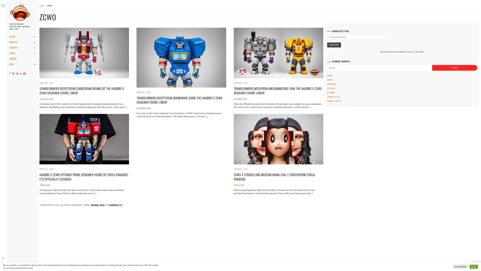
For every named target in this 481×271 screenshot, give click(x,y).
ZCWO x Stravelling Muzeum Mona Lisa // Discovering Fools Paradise (274, 177)
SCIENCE (12, 58)
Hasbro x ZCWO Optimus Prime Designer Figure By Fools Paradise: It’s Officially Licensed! (84, 177)
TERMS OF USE (333, 97)
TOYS (51, 83)
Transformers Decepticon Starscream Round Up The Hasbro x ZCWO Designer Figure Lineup (81, 90)
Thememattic (115, 205)
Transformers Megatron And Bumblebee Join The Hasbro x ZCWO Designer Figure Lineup (278, 90)
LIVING (12, 53)
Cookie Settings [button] (460, 267)
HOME (329, 76)
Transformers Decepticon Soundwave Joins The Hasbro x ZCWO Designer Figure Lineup (179, 100)
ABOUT (330, 80)
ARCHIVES (331, 84)
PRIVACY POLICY (334, 101)
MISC (11, 64)
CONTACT (331, 88)
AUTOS (12, 36)
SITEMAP (331, 93)
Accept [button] (473, 267)
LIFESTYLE (13, 47)
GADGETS (13, 42)
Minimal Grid (98, 205)
